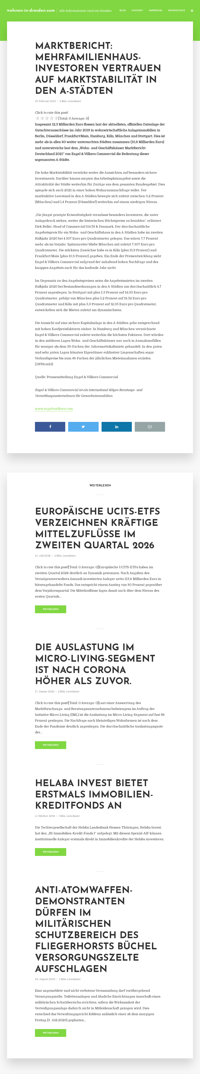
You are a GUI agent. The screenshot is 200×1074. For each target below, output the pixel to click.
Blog (123, 11)
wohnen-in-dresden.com (31, 11)
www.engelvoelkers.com (54, 409)
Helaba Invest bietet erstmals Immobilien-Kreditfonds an (94, 795)
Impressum (155, 11)
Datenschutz (176, 11)
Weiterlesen (51, 609)
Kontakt (137, 11)
